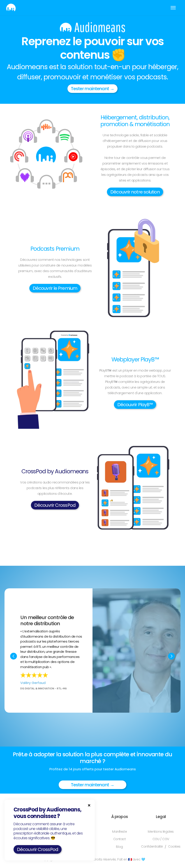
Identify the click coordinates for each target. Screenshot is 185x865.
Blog (119, 847)
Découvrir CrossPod (55, 505)
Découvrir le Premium (55, 288)
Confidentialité (152, 847)
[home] (11, 7)
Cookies (174, 847)
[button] (173, 8)
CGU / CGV (161, 839)
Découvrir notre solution (135, 192)
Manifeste (119, 832)
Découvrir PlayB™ (135, 404)
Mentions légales (160, 832)
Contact (119, 839)
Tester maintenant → (92, 88)
